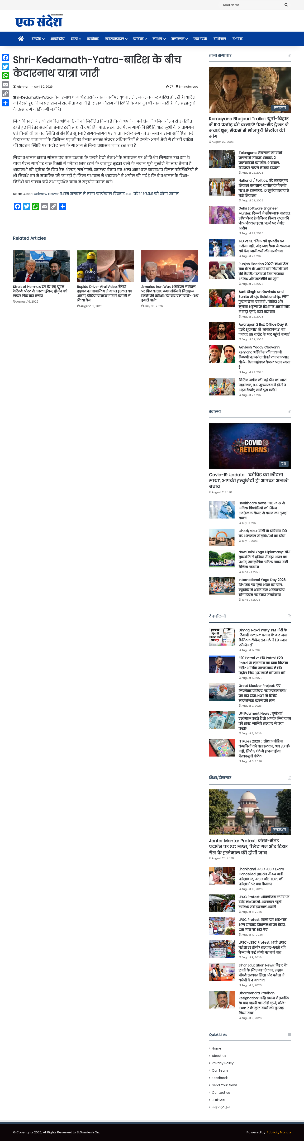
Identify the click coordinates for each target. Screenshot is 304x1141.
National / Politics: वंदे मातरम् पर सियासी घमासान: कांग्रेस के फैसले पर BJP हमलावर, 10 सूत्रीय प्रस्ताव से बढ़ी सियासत (264, 188)
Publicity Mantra (279, 1132)
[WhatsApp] (5, 75)
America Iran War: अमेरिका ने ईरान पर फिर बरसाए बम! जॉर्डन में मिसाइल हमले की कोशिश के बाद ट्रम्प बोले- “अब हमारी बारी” (169, 293)
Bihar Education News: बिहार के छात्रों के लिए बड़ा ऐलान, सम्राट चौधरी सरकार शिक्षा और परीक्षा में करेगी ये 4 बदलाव (263, 973)
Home (216, 1048)
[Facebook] (5, 57)
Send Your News (225, 1085)
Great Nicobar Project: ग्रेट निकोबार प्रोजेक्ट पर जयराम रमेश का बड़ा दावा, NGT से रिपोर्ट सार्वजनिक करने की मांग (262, 693)
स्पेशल (157, 38)
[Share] (5, 102)
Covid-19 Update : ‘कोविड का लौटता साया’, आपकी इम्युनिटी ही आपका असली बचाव (249, 481)
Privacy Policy (223, 1063)
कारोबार (93, 38)
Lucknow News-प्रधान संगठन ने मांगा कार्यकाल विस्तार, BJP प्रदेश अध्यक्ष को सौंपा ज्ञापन (106, 193)
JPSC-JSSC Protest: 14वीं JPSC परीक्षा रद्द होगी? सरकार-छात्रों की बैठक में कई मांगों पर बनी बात (263, 947)
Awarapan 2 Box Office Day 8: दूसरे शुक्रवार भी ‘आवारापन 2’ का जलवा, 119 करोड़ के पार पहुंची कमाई (264, 329)
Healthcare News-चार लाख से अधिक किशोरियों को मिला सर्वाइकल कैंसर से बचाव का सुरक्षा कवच (263, 510)
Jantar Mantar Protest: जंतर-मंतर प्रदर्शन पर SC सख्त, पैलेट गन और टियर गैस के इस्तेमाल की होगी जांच (248, 847)
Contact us (221, 1092)
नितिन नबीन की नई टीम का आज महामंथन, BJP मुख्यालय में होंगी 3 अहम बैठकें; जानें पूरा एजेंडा (262, 385)
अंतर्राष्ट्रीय (57, 38)
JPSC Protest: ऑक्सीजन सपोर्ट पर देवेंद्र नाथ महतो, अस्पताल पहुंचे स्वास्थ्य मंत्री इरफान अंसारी (264, 901)
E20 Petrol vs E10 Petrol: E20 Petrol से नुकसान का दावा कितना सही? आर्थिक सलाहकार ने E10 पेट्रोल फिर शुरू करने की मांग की (263, 665)
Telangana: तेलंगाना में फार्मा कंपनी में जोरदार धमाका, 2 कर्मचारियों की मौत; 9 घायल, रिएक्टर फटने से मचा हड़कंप (260, 160)
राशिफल (220, 38)
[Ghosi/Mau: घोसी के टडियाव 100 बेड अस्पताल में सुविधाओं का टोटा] (222, 537)
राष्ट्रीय (36, 38)
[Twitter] (5, 66)
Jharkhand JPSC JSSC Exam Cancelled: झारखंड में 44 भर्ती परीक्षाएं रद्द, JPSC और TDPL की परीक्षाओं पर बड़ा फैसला (261, 876)
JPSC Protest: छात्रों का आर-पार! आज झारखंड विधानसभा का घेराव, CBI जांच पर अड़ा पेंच (263, 924)
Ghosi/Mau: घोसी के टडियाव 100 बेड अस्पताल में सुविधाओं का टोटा (263, 533)
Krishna (22, 87)
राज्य (74, 38)
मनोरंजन (177, 38)
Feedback (220, 1078)
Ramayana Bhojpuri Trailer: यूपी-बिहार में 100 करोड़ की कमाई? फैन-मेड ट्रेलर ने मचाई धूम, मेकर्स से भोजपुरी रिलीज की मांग (249, 128)
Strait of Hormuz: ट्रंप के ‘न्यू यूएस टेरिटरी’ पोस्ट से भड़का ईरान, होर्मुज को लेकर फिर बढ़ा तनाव (40, 291)
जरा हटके (200, 38)
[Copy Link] (5, 93)
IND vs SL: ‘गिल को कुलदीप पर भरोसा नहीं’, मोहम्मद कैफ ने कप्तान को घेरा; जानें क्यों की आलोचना (264, 246)
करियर (138, 38)
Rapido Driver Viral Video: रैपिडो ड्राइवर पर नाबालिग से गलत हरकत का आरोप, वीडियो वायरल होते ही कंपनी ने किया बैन (104, 293)
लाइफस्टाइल (114, 38)
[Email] (5, 84)
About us (219, 1056)
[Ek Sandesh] (38, 21)
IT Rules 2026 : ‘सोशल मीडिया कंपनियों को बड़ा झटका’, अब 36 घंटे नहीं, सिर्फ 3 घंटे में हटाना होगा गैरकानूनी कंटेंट (264, 749)
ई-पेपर (237, 38)
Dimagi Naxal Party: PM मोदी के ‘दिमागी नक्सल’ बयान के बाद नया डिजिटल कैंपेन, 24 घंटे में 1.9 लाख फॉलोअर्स (263, 637)
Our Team (220, 1070)
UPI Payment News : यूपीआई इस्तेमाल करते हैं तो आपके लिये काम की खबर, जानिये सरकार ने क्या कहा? (265, 721)
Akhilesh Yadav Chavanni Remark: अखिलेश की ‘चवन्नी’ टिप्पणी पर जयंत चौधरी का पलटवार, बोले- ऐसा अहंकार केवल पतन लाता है (264, 357)
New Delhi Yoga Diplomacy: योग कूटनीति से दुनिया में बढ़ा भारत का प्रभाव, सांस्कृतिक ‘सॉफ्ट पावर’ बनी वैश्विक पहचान (264, 559)
